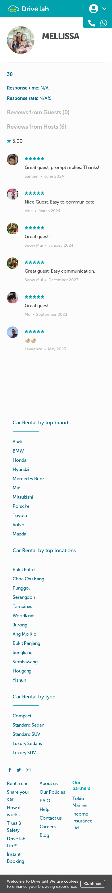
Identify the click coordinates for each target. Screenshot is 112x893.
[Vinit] (12, 194)
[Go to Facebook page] (10, 769)
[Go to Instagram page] (28, 769)
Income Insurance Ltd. (82, 821)
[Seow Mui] (12, 228)
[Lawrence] (12, 332)
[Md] (12, 297)
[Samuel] (12, 159)
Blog (44, 835)
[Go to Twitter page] (19, 769)
